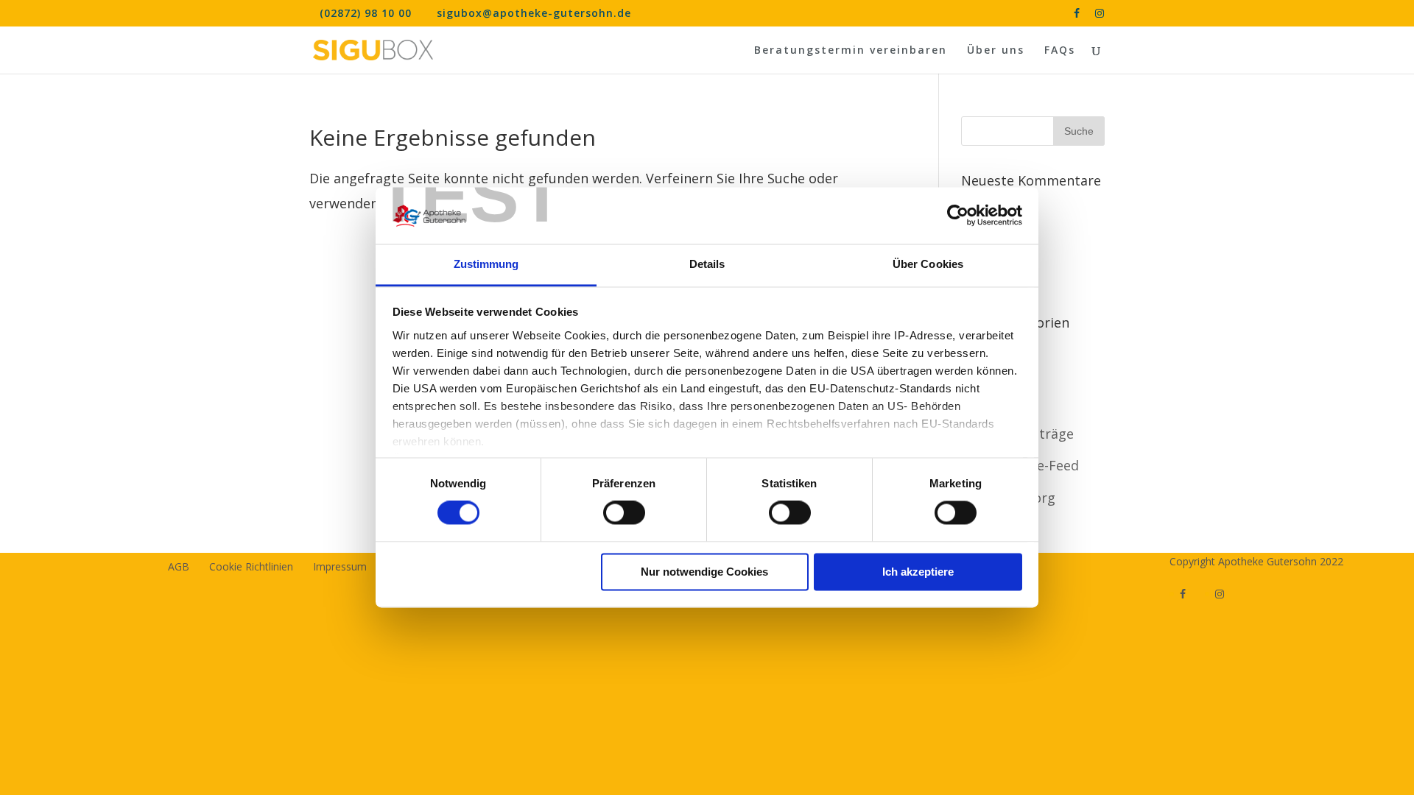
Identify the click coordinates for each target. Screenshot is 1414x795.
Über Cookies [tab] (928, 264)
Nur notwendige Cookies (704, 571)
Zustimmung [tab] (486, 264)
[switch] (624, 513)
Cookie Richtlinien (251, 566)
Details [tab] (707, 264)
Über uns (995, 51)
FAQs (1059, 51)
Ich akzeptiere (918, 571)
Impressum (340, 566)
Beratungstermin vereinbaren (850, 51)
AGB (178, 566)
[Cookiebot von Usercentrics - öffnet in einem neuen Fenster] (957, 216)
